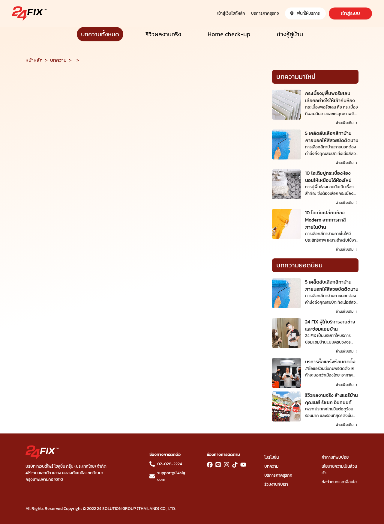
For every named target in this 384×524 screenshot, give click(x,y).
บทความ (58, 60)
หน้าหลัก (34, 60)
